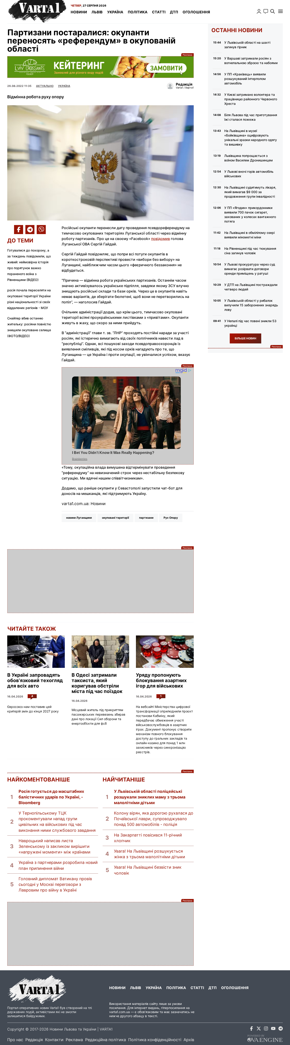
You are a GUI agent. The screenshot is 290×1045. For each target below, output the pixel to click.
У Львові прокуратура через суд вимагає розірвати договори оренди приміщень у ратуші (249, 268)
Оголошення (196, 12)
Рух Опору (171, 517)
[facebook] (251, 1029)
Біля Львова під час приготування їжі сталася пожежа (250, 117)
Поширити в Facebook (18, 229)
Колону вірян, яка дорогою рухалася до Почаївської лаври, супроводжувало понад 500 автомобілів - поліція (153, 819)
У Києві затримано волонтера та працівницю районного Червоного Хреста (250, 99)
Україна (115, 12)
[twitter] (258, 1029)
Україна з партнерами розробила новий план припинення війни (58, 865)
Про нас (15, 1039)
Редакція (34, 1039)
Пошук (272, 11)
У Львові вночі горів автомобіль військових (248, 174)
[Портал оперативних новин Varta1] (36, 12)
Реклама (100, 67)
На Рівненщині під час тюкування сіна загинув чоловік (250, 251)
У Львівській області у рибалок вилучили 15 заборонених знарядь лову (251, 305)
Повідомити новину (265, 11)
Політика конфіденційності (154, 1039)
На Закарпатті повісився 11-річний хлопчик (148, 838)
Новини (79, 12)
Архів (189, 1039)
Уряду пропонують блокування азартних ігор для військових (161, 680)
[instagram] (266, 1029)
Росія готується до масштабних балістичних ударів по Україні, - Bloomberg (51, 797)
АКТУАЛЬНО (44, 86)
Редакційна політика (105, 1039)
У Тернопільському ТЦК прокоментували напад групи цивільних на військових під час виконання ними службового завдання (57, 822)
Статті (158, 12)
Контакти (54, 1039)
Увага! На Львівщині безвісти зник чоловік (147, 870)
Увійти (259, 11)
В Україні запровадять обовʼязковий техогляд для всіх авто (35, 680)
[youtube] (273, 1029)
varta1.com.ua (119, 1012)
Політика (137, 12)
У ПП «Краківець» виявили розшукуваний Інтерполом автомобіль (245, 78)
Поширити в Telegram (29, 229)
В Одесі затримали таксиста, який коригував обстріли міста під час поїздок (97, 683)
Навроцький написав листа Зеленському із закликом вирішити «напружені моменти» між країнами (54, 846)
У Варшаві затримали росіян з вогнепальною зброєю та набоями (251, 60)
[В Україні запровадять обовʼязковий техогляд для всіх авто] (36, 651)
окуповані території (115, 517)
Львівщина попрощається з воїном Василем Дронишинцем (248, 158)
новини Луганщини (79, 517)
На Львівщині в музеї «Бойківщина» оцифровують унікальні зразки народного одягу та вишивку (250, 137)
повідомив (160, 238)
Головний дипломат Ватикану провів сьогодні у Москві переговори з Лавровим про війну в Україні (55, 884)
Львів (97, 12)
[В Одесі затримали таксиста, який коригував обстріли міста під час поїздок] (100, 651)
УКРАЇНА (64, 86)
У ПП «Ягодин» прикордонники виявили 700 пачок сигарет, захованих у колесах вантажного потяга (250, 214)
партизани (146, 517)
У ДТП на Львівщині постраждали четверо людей (250, 287)
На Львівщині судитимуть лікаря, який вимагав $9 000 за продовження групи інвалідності (250, 191)
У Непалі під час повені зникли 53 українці (250, 323)
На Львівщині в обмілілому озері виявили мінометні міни (249, 235)
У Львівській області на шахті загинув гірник (247, 45)
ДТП (174, 12)
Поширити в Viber (41, 229)
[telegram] (280, 1029)
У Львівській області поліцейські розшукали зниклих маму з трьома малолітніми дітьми (149, 797)
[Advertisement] (100, 581)
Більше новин (245, 338)
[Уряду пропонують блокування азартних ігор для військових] (164, 651)
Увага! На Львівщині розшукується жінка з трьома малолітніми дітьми (149, 854)
